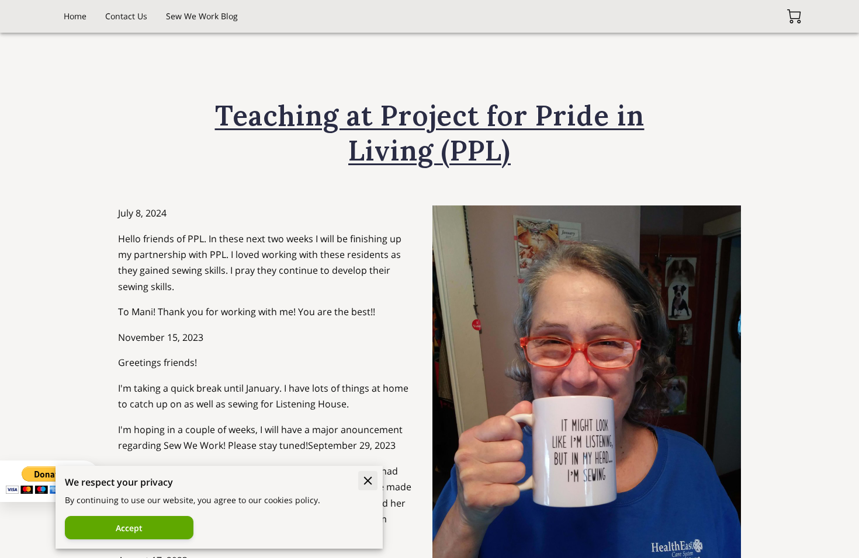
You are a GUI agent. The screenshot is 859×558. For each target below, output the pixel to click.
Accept (129, 527)
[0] (794, 16)
